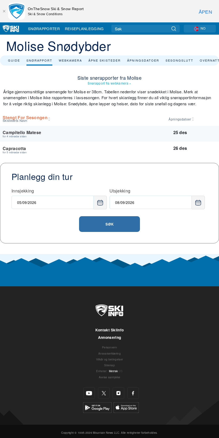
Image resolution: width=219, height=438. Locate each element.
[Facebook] (133, 393)
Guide (14, 60)
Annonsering (109, 337)
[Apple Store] (126, 407)
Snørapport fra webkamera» (109, 83)
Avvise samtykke (109, 377)
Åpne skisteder (104, 60)
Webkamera (70, 60)
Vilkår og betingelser (109, 359)
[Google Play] (97, 407)
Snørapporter (44, 28)
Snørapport (39, 60)
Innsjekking (22, 191)
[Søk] (174, 29)
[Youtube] (89, 393)
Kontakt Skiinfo (109, 329)
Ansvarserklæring (109, 353)
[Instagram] (118, 393)
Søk (109, 224)
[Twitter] (104, 393)
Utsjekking (120, 191)
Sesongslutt (179, 60)
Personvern (109, 347)
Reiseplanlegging (84, 28)
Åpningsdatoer (143, 60)
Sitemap (109, 365)
